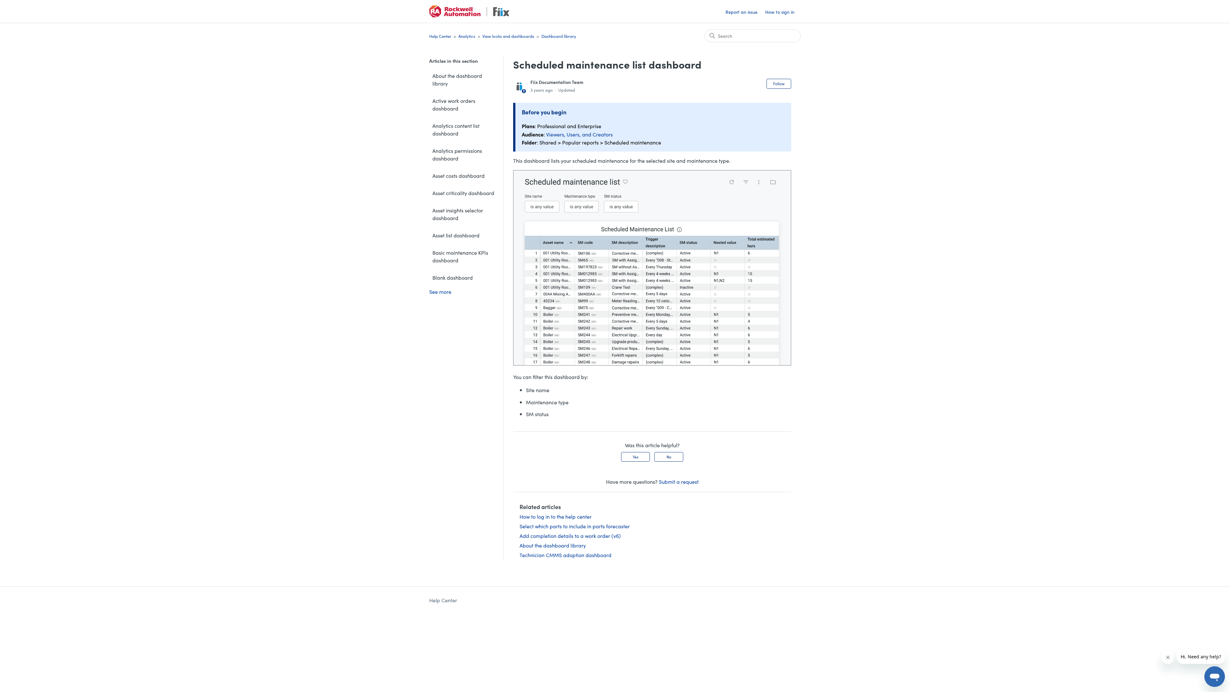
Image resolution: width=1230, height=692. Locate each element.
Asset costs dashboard (458, 175)
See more (440, 291)
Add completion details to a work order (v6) (570, 535)
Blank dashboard (452, 277)
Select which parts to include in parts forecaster (575, 526)
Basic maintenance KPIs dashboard (460, 256)
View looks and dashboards (508, 36)
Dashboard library (558, 36)
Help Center (440, 36)
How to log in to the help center (556, 516)
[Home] (469, 11)
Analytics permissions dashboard (457, 154)
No (669, 456)
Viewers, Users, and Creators (579, 134)
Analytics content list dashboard (456, 129)
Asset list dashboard (456, 235)
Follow (778, 83)
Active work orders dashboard (453, 104)
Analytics (466, 36)
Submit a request (679, 481)
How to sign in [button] (779, 12)
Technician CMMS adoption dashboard (565, 554)
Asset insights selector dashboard (457, 214)
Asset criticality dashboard (463, 192)
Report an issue (742, 12)
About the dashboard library (457, 79)
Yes (635, 456)
